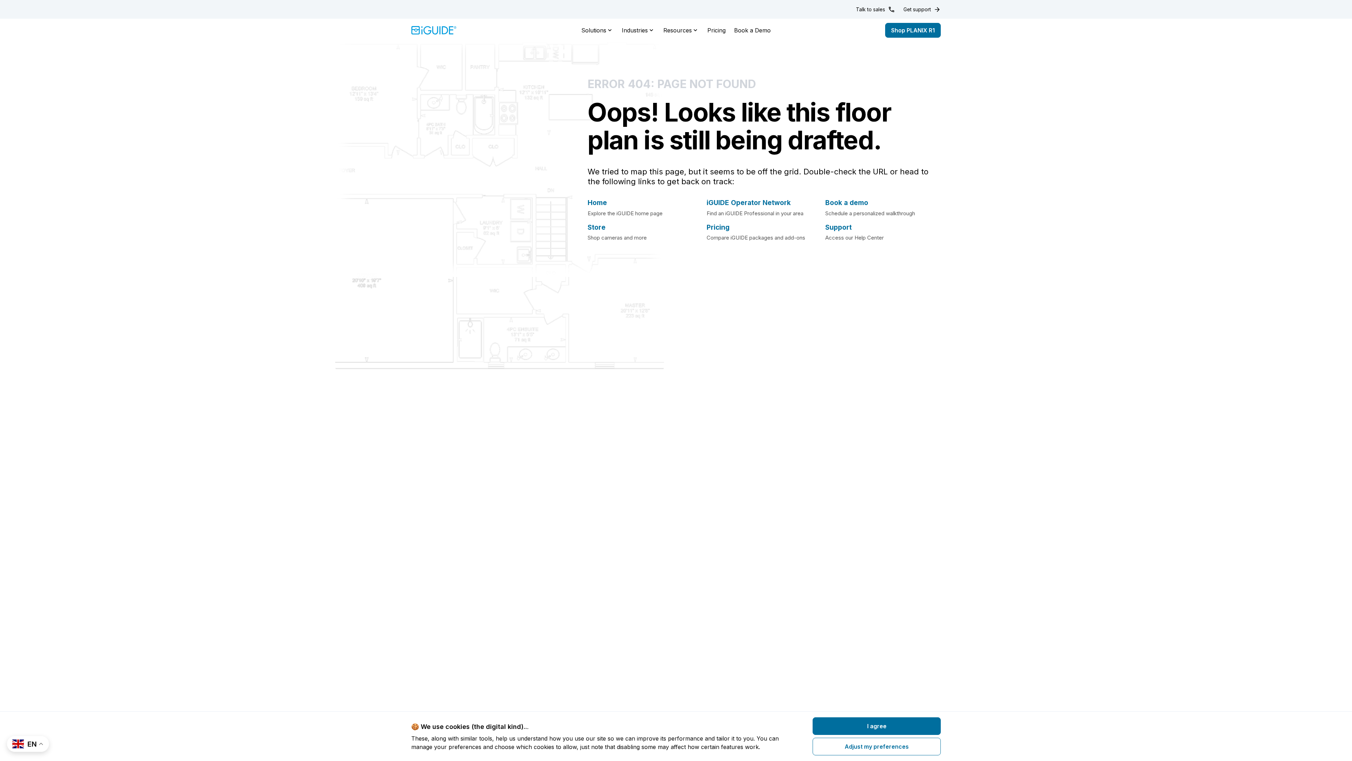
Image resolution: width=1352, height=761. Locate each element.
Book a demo (846, 203)
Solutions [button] (593, 30)
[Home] (434, 30)
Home (597, 203)
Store (597, 227)
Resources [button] (677, 30)
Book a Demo (752, 30)
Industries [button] (635, 30)
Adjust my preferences (877, 746)
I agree (877, 726)
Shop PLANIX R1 (913, 30)
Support (838, 227)
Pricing (716, 30)
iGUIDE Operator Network (749, 203)
